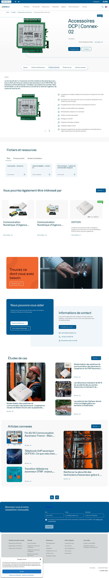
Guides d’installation (35, 158)
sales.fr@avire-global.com (68, 333)
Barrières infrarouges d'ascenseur (32, 554)
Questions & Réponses (18, 323)
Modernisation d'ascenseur (15, 545)
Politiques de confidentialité (15, 575)
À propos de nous (69, 543)
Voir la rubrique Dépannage (19, 328)
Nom (46, 512)
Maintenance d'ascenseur (15, 543)
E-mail (66, 512)
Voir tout (100, 190)
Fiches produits (18, 158)
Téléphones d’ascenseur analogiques (33, 550)
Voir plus (9, 411)
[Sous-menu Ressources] (49, 6)
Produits (13, 12)
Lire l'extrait (97, 42)
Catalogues (96, 1)
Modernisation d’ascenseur (25, 12)
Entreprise (87, 512)
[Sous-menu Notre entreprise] (79, 6)
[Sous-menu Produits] (29, 6)
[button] (40, 559)
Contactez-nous (74, 49)
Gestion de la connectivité (15, 548)
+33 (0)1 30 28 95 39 (67, 336)
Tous (8, 158)
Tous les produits (31, 543)
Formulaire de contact (66, 327)
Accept (22, 571)
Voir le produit (6, 235)
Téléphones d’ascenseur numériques (33, 546)
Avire (7, 12)
